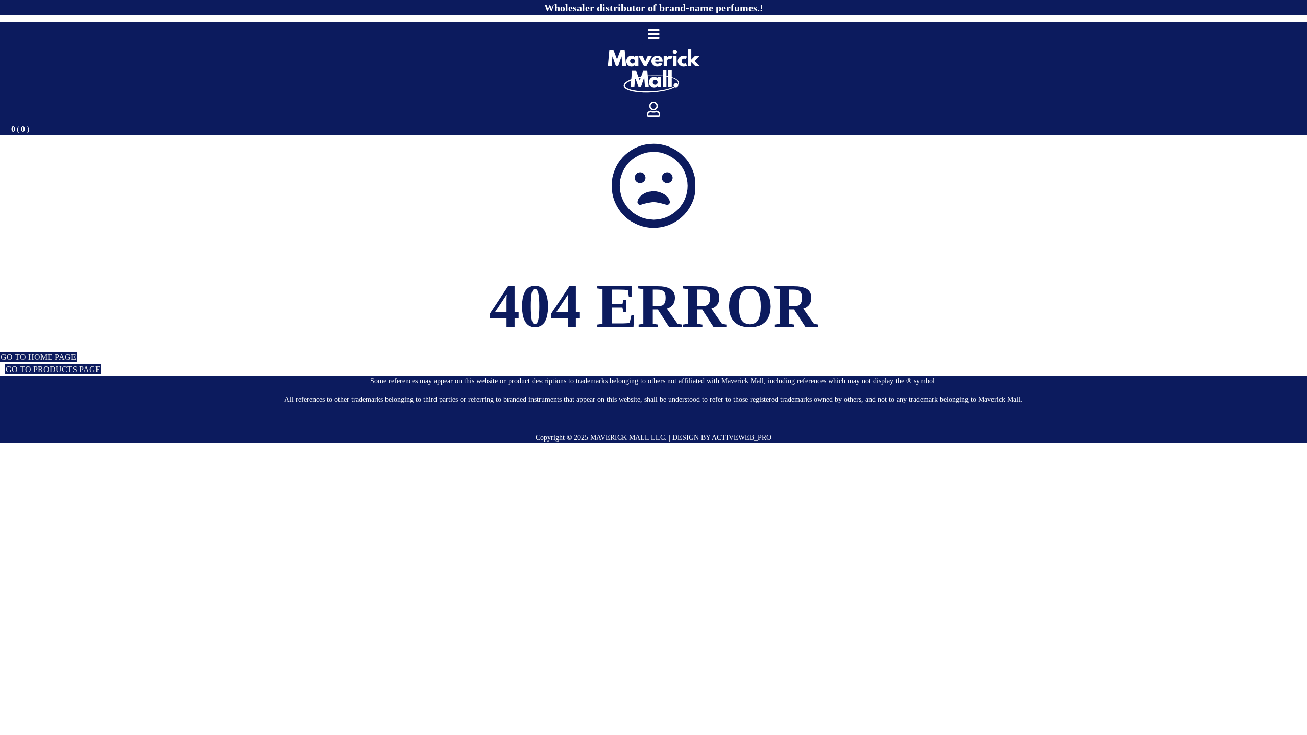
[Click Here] (653, 33)
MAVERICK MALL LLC (627, 438)
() (20, 129)
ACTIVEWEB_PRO (741, 438)
